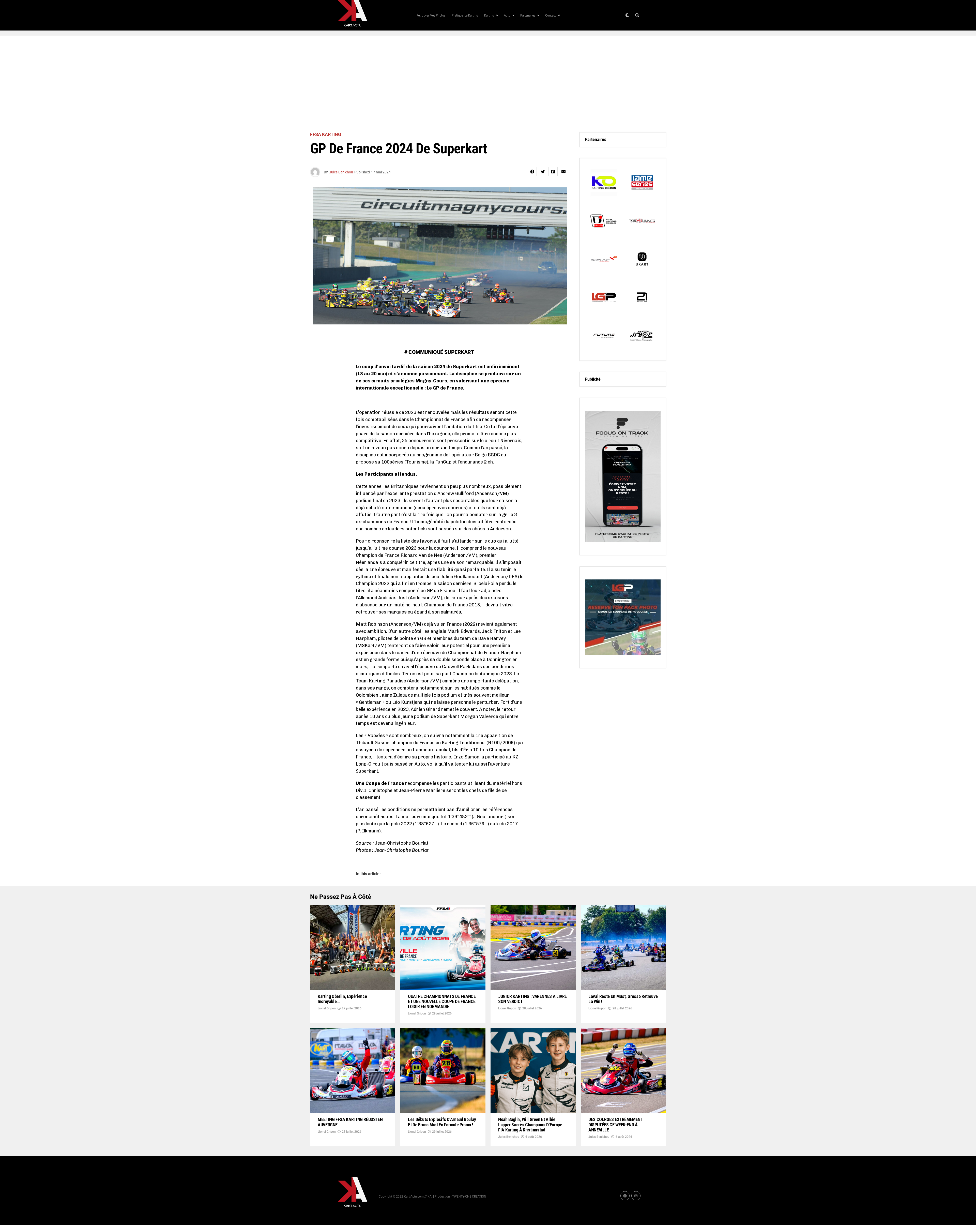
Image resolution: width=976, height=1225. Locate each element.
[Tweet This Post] (542, 171)
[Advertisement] (488, 83)
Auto (507, 15)
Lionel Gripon (327, 1008)
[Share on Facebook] (532, 171)
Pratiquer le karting (465, 15)
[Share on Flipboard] (553, 171)
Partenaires (527, 15)
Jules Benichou (341, 172)
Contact (550, 15)
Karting (489, 15)
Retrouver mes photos (431, 15)
